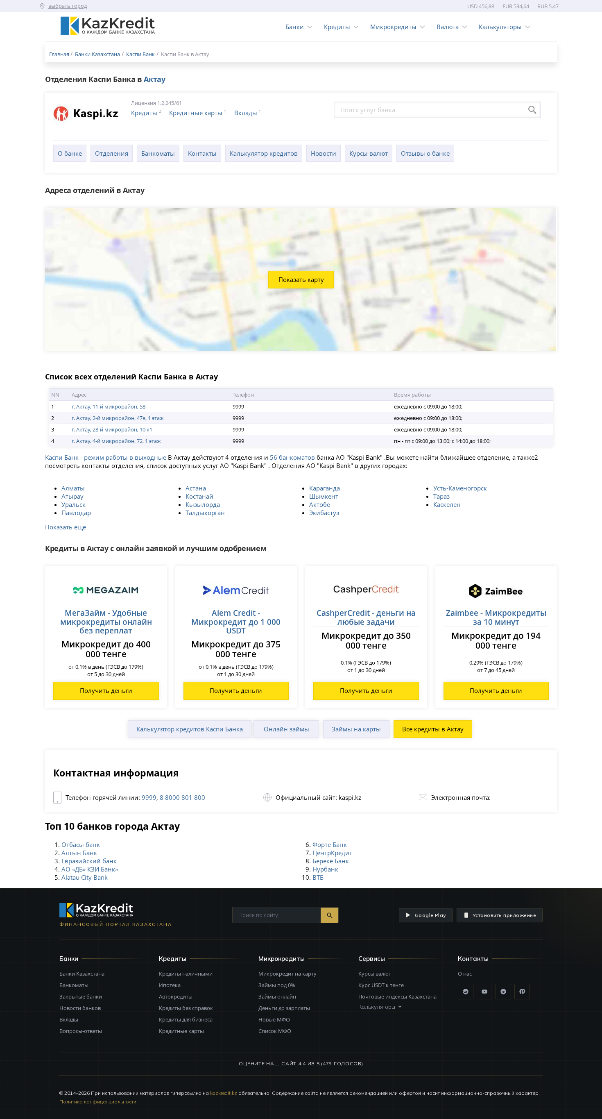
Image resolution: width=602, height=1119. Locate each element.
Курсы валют (368, 153)
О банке (70, 153)
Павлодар (76, 512)
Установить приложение (504, 915)
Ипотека (170, 985)
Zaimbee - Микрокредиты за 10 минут (496, 617)
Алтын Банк (79, 853)
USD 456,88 (480, 6)
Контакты (202, 153)
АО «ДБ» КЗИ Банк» (89, 869)
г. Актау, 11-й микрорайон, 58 (108, 406)
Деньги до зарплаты (284, 1008)
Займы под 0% (276, 985)
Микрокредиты (393, 27)
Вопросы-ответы (80, 1031)
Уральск (73, 504)
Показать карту (301, 279)
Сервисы (371, 958)
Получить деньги (106, 690)
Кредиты (337, 27)
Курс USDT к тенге (381, 985)
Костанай (199, 496)
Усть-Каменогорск (460, 488)
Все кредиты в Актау (433, 729)
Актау (154, 79)
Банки (294, 27)
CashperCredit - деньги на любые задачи (366, 617)
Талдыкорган (205, 512)
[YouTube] (484, 991)
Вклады (245, 113)
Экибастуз (324, 512)
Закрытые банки (80, 996)
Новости (323, 153)
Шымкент (323, 496)
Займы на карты (356, 729)
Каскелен (447, 504)
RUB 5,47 (548, 6)
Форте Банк (329, 844)
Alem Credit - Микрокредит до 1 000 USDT (236, 622)
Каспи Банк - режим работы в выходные (105, 457)
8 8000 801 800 (181, 797)
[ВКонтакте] (465, 991)
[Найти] (329, 915)
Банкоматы (158, 153)
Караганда (324, 488)
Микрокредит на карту (287, 973)
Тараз (441, 496)
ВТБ (318, 877)
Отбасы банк (80, 844)
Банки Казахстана (81, 973)
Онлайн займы (286, 729)
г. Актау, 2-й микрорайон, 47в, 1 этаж (118, 418)
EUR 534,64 (515, 6)
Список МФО (274, 1031)
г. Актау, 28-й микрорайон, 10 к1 (112, 429)
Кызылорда (203, 504)
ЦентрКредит (332, 853)
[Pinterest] (522, 991)
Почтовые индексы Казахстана (397, 996)
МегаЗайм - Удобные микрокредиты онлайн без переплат (106, 622)
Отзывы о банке (425, 153)
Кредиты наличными (186, 973)
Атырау (72, 496)
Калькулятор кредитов (264, 153)
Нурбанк (325, 869)
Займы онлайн (277, 996)
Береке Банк (330, 861)
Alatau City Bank (84, 877)
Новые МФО (274, 1019)
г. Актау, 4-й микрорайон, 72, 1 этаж (116, 441)
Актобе (319, 504)
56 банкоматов (292, 457)
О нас (465, 973)
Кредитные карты (195, 113)
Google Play (430, 915)
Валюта (448, 27)
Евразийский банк (89, 861)
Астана (196, 488)
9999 (149, 797)
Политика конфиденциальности (97, 1102)
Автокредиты (175, 996)
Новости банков (80, 1008)
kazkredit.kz (223, 1093)
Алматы (73, 488)
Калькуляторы (500, 27)
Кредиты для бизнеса (186, 1019)
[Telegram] (503, 991)
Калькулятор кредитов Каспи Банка (189, 729)
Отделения (111, 153)
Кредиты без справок (186, 1008)
